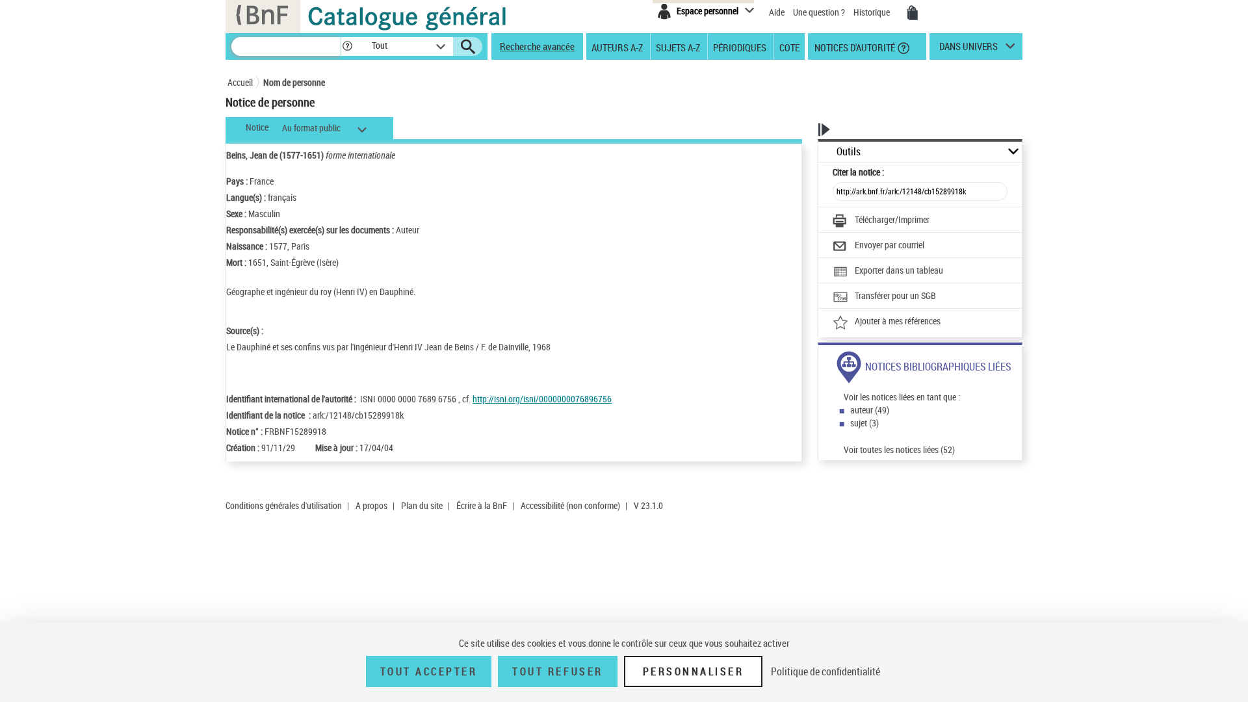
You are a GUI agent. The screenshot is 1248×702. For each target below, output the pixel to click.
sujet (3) (864, 423)
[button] (347, 46)
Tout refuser (557, 671)
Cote (789, 46)
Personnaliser (693, 671)
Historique (872, 12)
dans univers (968, 49)
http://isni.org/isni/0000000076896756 (542, 399)
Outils (849, 152)
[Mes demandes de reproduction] (912, 13)
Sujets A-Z (678, 46)
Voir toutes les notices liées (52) (899, 449)
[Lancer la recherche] (468, 47)
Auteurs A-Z (617, 46)
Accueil (240, 82)
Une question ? (820, 12)
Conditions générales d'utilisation (284, 505)
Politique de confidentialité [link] (825, 671)
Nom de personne (294, 82)
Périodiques (739, 46)
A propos (371, 505)
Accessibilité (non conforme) (570, 505)
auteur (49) (869, 410)
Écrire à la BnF (481, 505)
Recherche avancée (537, 46)
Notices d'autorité (853, 46)
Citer (858, 172)
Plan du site (422, 505)
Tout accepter (429, 671)
